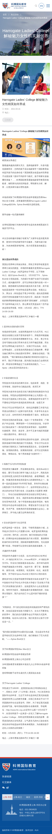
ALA (36, 830)
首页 (5, 15)
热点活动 (14, 15)
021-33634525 (31, 809)
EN (41, 6)
